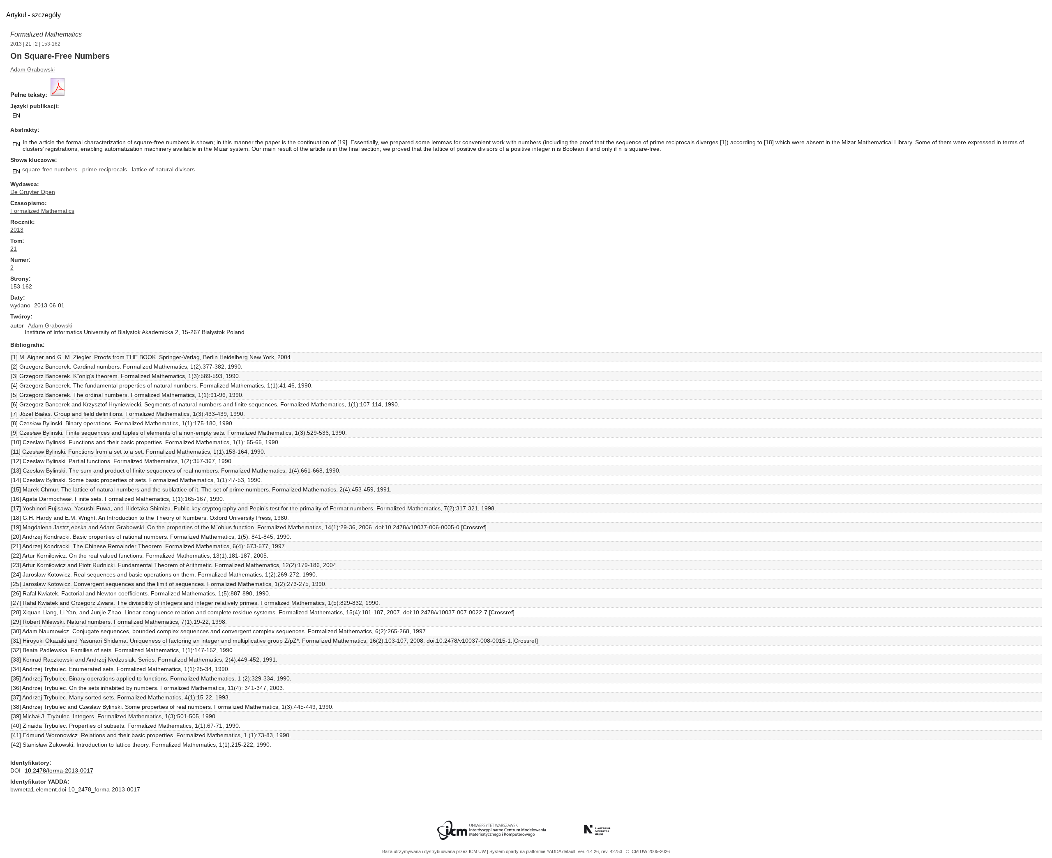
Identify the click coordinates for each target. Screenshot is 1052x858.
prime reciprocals (104, 169)
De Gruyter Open (32, 192)
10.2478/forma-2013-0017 (59, 770)
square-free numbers (49, 169)
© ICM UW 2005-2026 (648, 851)
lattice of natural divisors (163, 169)
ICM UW (478, 851)
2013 (16, 44)
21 (28, 44)
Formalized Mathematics (46, 34)
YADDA (554, 851)
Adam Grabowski (32, 69)
